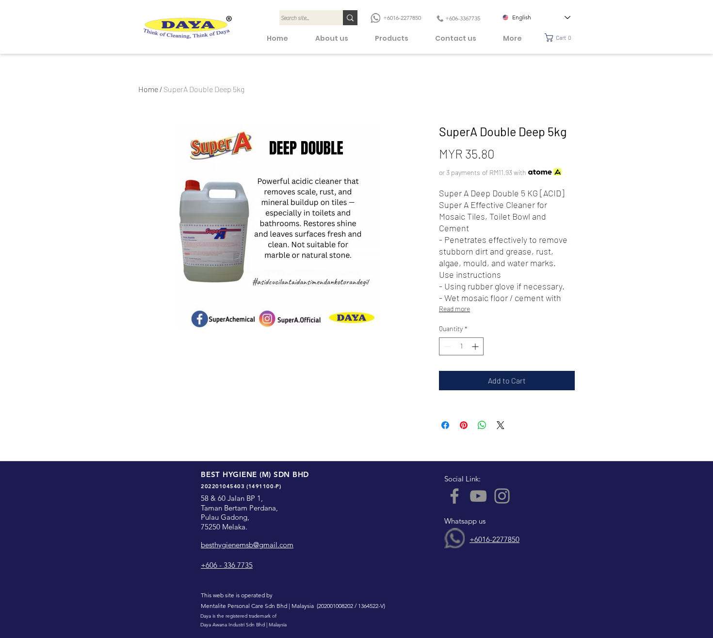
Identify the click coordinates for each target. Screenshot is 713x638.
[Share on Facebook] (445, 425)
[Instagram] (502, 496)
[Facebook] (454, 496)
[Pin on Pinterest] (464, 425)
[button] (561, 37)
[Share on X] (500, 425)
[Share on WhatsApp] (482, 425)
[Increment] (476, 346)
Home (148, 89)
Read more (454, 308)
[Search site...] (350, 17)
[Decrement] (446, 346)
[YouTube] (478, 496)
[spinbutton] (461, 346)
